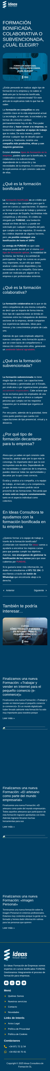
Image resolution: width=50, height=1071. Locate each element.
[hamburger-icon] (44, 5)
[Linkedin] (24, 983)
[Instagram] (12, 983)
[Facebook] (6, 983)
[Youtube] (18, 983)
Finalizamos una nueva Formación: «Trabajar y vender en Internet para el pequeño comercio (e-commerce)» (22, 686)
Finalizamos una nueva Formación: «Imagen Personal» (20, 900)
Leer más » (9, 718)
